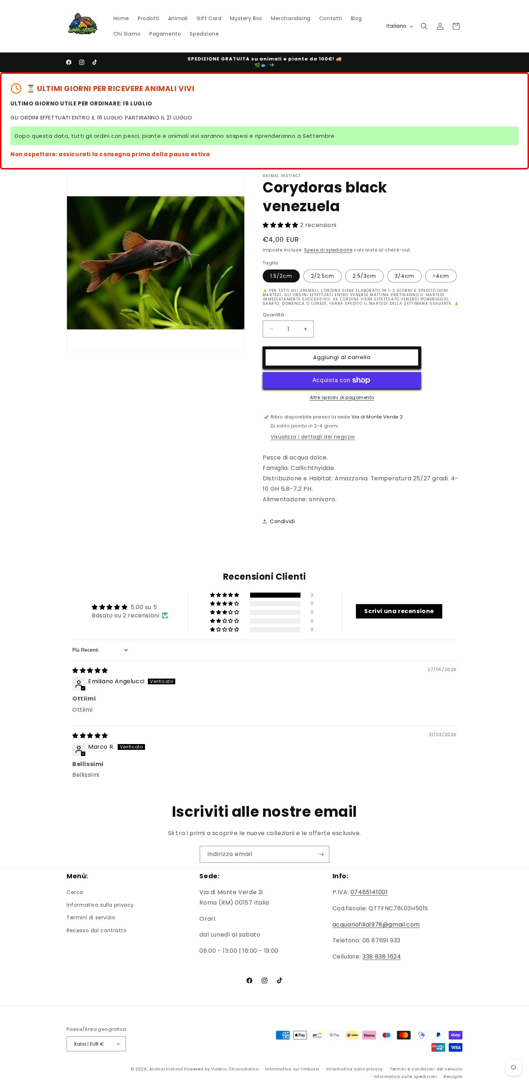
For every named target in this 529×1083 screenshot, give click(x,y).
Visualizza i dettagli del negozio (313, 436)
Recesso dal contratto (97, 930)
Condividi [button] (282, 521)
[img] (90, 670)
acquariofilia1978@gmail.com (376, 924)
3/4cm (404, 276)
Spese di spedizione (328, 250)
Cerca (75, 892)
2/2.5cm (322, 276)
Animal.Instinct (166, 1069)
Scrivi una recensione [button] (399, 611)
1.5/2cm (281, 276)
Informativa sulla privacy (100, 904)
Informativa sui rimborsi (292, 1069)
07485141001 (369, 892)
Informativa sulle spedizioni (405, 1076)
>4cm (441, 276)
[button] (424, 26)
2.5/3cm (364, 276)
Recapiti (453, 1076)
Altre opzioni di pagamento (342, 397)
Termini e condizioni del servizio (426, 1069)
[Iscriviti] (321, 854)
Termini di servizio (91, 917)
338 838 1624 (381, 956)
